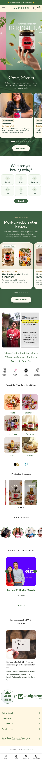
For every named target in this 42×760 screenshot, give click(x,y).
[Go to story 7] (26, 141)
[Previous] (7, 571)
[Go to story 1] (13, 141)
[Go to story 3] (18, 141)
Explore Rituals (21, 300)
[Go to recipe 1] (16, 292)
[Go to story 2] (16, 141)
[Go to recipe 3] (21, 292)
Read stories (21, 148)
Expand (21, 201)
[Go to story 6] (24, 141)
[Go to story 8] (28, 141)
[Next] (7, 493)
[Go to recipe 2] (19, 292)
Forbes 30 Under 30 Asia (21, 590)
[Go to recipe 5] (25, 292)
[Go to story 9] (30, 141)
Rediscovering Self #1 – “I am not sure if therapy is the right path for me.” (20, 665)
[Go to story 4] (20, 141)
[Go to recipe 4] (23, 292)
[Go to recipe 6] (27, 292)
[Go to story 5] (22, 141)
